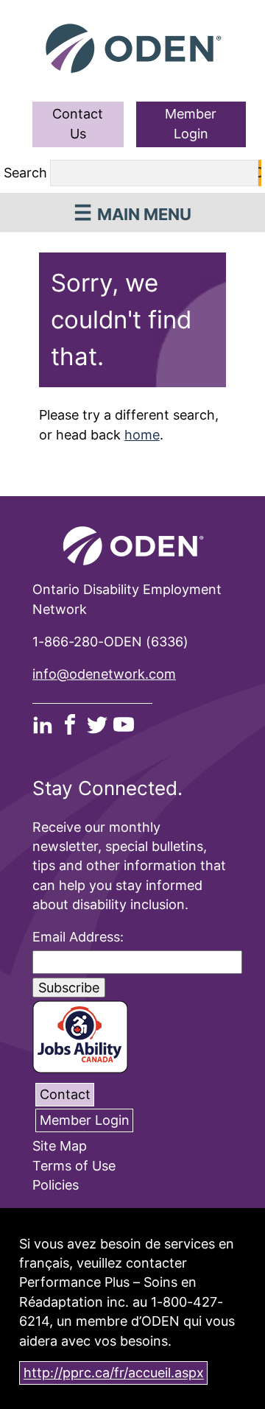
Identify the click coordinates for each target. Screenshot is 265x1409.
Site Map (59, 1146)
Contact (65, 1094)
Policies (55, 1185)
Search (25, 173)
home (142, 434)
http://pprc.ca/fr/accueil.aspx (114, 1373)
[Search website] (259, 173)
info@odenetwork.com (104, 674)
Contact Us (77, 123)
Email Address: (78, 936)
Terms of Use (74, 1165)
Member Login (190, 123)
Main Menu (144, 214)
